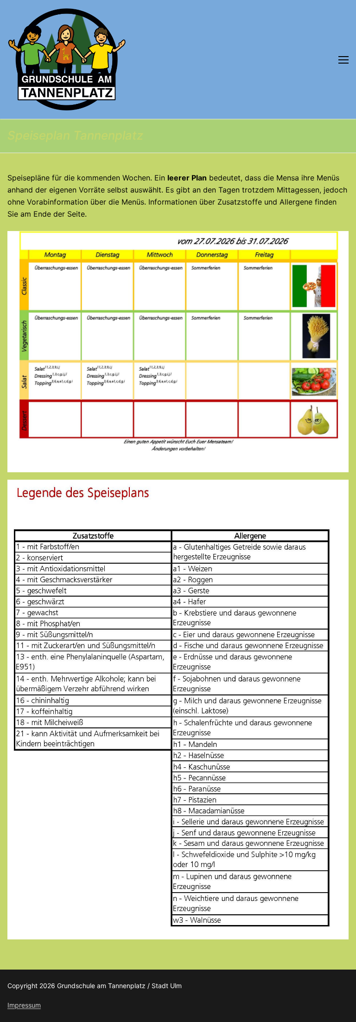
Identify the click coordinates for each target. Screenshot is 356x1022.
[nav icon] (343, 59)
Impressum (24, 1005)
